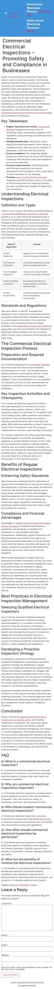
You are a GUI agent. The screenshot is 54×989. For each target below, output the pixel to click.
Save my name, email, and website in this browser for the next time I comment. (26, 968)
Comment (6, 903)
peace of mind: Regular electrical (31, 177)
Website (5, 955)
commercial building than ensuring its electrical (25, 214)
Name (4, 935)
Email (4, 945)
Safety (34, 885)
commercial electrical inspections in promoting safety (26, 112)
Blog (30, 31)
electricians (45, 819)
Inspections (24, 885)
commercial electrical (39, 364)
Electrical (13, 885)
